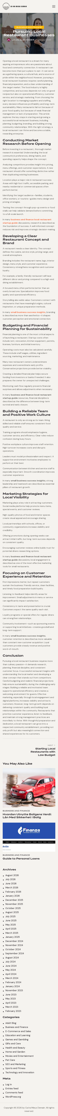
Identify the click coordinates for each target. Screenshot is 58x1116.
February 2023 (13, 1011)
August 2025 (12, 912)
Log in (8, 1084)
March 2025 (11, 932)
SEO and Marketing (15, 1064)
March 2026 (11, 887)
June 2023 (10, 994)
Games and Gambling (16, 1039)
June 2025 (10, 920)
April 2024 (10, 974)
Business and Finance (29, 27)
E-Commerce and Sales (18, 1031)
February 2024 (13, 982)
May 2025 (10, 924)
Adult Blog (10, 1023)
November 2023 (14, 990)
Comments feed (14, 1092)
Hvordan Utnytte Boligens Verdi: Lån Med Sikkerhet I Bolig (27, 816)
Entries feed (11, 1088)
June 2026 (10, 883)
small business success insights (28, 312)
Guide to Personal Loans (21, 858)
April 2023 (10, 1002)
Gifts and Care (13, 1043)
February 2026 (13, 891)
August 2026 (12, 875)
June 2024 (11, 965)
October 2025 (13, 908)
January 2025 (12, 936)
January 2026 (12, 895)
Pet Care (10, 1060)
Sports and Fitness (15, 1068)
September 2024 (14, 953)
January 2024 (12, 986)
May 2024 (10, 969)
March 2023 (11, 1006)
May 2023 (10, 998)
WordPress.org (13, 1096)
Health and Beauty (15, 1047)
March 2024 (11, 978)
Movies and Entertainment (19, 1055)
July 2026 (10, 879)
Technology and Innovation (19, 1072)
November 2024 (14, 945)
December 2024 (14, 941)
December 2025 (14, 899)
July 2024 (10, 961)
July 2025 (10, 916)
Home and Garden (15, 1051)
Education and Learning (17, 1035)
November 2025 (14, 904)
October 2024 (13, 949)
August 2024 (12, 957)
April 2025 (10, 928)
